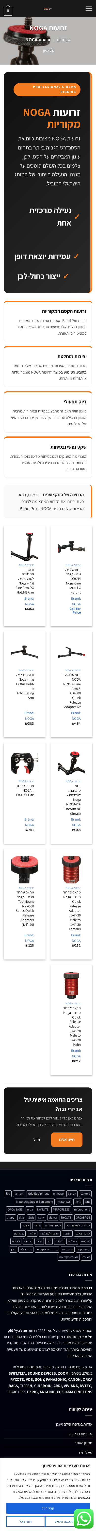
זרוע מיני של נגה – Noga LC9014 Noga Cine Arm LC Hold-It (73, 581)
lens (87, 1202)
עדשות (16, 1241)
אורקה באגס (83, 1233)
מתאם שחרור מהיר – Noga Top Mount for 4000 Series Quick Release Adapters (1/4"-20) (25, 908)
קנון (13, 1249)
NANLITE (42, 1209)
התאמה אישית (65, 1521)
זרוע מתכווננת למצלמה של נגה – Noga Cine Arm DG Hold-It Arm (25, 581)
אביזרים (64, 39)
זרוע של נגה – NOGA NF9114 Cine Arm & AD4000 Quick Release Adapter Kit (72, 691)
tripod (11, 1217)
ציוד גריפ (67, 1249)
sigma (53, 1217)
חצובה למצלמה (49, 1233)
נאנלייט (72, 1241)
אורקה (25, 1225)
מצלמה (85, 1241)
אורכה (37, 1225)
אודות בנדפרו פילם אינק (74, 1424)
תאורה (86, 1257)
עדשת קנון (84, 1249)
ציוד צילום (26, 1249)
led (8, 1193)
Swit (31, 1217)
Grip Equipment (38, 1193)
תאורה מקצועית (68, 1257)
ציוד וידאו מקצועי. (47, 1249)
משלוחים (85, 1452)
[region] (48, 1494)
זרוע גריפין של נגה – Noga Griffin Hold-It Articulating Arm (25, 686)
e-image (58, 1193)
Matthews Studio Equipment (34, 1202)
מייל (36, 1139)
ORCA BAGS (15, 1209)
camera (85, 1193)
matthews (64, 1202)
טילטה (32, 1233)
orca (30, 1209)
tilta (21, 1217)
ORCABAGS (83, 1217)
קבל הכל (48, 1508)
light (77, 1202)
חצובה (67, 1233)
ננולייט (60, 1241)
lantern (19, 1193)
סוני (49, 1241)
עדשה (28, 1241)
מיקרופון (19, 1233)
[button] (88, 8)
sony (41, 1217)
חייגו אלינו (67, 1139)
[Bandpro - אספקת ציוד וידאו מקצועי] (48, 8)
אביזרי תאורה (53, 1225)
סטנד (39, 1241)
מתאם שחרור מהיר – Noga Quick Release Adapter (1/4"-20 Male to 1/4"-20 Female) (72, 910)
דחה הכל (25, 1521)
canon (72, 1193)
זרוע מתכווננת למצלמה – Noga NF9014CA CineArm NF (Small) (72, 799)
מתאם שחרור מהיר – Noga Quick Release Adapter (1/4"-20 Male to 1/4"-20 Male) (72, 1026)
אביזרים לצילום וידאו (78, 1225)
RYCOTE (66, 1217)
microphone (82, 1209)
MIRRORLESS (61, 1209)
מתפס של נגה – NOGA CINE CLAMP (25, 790)
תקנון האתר (83, 1443)
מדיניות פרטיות (80, 1433)
